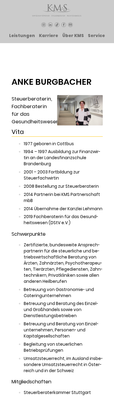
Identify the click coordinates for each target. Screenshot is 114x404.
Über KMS (73, 36)
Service (96, 36)
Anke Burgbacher (52, 82)
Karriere (48, 36)
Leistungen (22, 36)
